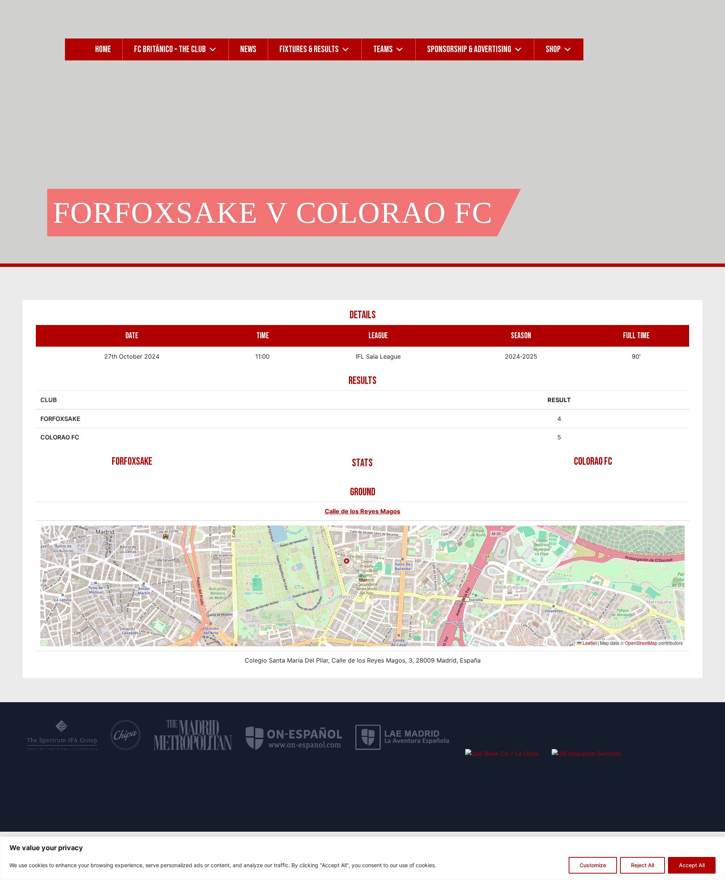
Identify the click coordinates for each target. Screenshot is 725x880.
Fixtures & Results (309, 49)
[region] (362, 858)
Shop (553, 49)
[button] (363, 578)
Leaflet (589, 643)
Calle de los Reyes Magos (362, 511)
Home (103, 49)
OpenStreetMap (641, 643)
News (248, 49)
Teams (383, 49)
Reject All (642, 865)
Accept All (692, 865)
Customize (593, 865)
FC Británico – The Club (170, 49)
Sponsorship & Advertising (469, 49)
